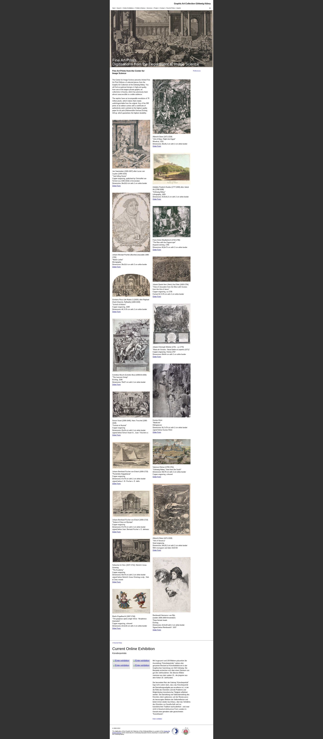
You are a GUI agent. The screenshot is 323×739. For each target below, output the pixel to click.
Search (119, 8)
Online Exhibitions (128, 8)
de (210, 8)
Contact (162, 8)
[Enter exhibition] (121, 660)
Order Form (116, 186)
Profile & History (140, 8)
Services (149, 8)
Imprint (179, 8)
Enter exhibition (157, 719)
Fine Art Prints (170, 8)
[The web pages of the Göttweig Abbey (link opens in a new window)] (186, 735)
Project (156, 8)
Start (113, 8)
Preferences (197, 71)
